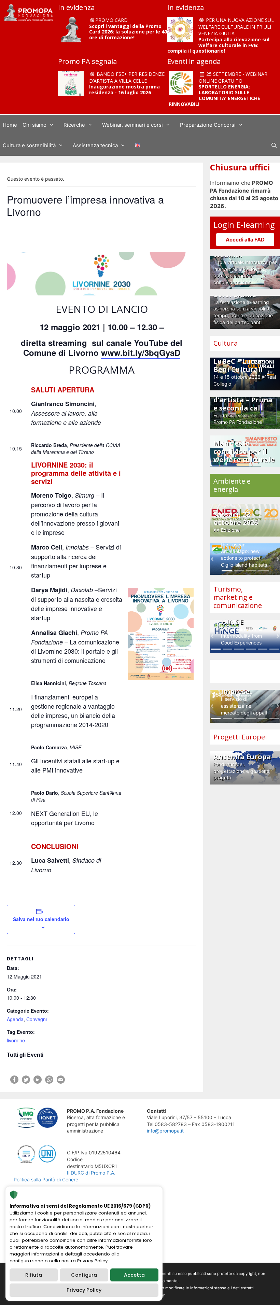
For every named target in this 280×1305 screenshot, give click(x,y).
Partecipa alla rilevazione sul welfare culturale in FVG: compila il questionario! (218, 45)
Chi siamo (34, 125)
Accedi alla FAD (245, 239)
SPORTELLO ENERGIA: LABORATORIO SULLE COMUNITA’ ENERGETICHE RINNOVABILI (214, 95)
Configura (84, 1275)
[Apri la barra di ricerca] (274, 145)
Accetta (134, 1275)
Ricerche (74, 125)
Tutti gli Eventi (25, 1054)
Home (10, 125)
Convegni (36, 1019)
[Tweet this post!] (26, 1082)
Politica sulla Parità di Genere (46, 1179)
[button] (212, 559)
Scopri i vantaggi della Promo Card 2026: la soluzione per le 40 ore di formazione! (128, 32)
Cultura (225, 343)
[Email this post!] (61, 1082)
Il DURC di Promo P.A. (91, 1173)
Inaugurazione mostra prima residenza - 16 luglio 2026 (124, 89)
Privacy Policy (84, 1290)
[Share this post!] (14, 1082)
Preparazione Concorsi (208, 125)
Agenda (15, 1019)
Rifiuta (33, 1275)
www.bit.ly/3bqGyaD (140, 352)
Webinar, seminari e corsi (132, 125)
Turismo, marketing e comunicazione (237, 597)
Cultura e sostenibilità (29, 145)
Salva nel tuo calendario (41, 919)
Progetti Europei (240, 736)
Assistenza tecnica (95, 145)
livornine (16, 1040)
